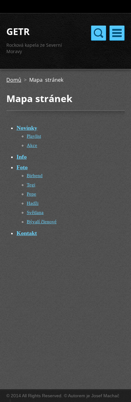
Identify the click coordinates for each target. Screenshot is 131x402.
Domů (13, 79)
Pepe (31, 194)
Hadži (32, 203)
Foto (22, 167)
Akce (32, 145)
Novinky (27, 128)
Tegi (31, 184)
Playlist (34, 136)
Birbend (35, 175)
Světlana (35, 212)
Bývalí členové (42, 221)
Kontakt (27, 233)
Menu (117, 33)
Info (22, 157)
